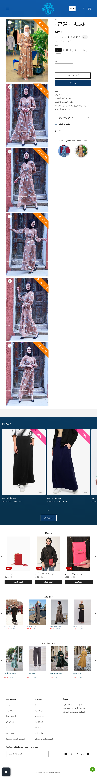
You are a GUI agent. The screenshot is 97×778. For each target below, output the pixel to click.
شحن (69, 41)
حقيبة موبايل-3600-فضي (74, 573)
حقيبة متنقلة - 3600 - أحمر (15, 573)
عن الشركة (10, 710)
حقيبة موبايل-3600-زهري (44, 573)
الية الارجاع (10, 722)
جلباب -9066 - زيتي (77, 673)
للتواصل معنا (11, 716)
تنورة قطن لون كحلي (54, 498)
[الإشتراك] (45, 754)
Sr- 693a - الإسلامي (55, 626)
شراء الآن (73, 83)
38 (67, 50)
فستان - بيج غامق (55, 673)
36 (58, 50)
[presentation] (2, 556)
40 (75, 50)
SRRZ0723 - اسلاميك (10, 626)
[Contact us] (92, 769)
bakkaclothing (45, 772)
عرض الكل (48, 518)
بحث (8, 705)
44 (58, 56)
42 (84, 50)
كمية (56, 61)
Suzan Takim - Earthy (33, 626)
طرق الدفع (10, 733)
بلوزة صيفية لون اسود (33, 673)
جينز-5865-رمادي (9, 673)
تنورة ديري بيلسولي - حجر (78, 626)
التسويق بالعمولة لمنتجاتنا (15, 739)
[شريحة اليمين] (54, 510)
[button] (7, 9)
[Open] (6, 772)
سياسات (9, 727)
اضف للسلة (18, 582)
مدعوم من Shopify (55, 772)
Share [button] (60, 131)
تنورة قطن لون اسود (9, 498)
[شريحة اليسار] (43, 510)
